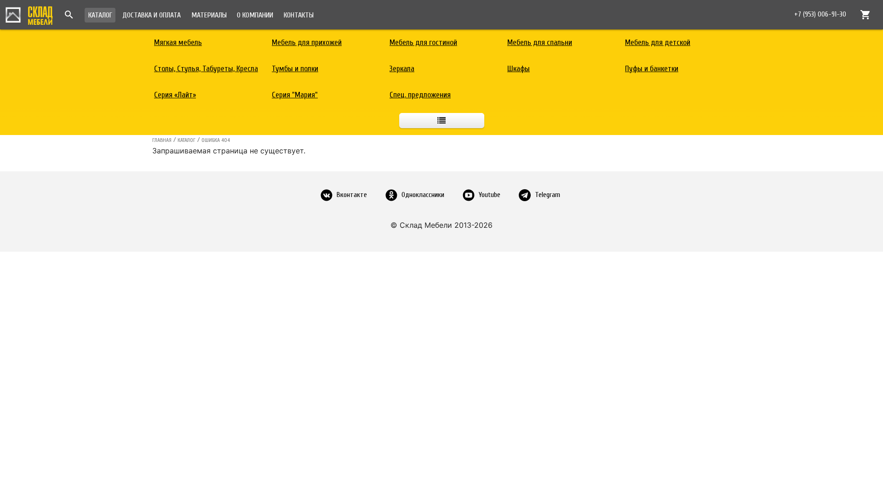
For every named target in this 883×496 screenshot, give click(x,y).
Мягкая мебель (178, 42)
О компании (255, 15)
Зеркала (402, 68)
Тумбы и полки (295, 68)
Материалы (209, 15)
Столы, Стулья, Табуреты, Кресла (206, 68)
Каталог (100, 15)
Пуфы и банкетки (651, 68)
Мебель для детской (657, 42)
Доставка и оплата (151, 15)
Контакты (299, 15)
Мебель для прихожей (307, 42)
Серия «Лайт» (175, 94)
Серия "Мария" (295, 94)
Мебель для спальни (539, 42)
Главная (162, 140)
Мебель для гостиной (423, 42)
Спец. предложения (420, 94)
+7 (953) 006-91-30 (820, 14)
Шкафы (518, 68)
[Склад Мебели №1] (29, 14)
